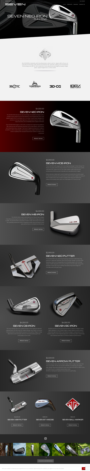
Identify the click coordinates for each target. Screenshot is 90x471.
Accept (85, 468)
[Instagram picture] (6, 449)
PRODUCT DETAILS (38, 138)
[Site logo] (15, 4)
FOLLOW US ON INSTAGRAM (45, 461)
